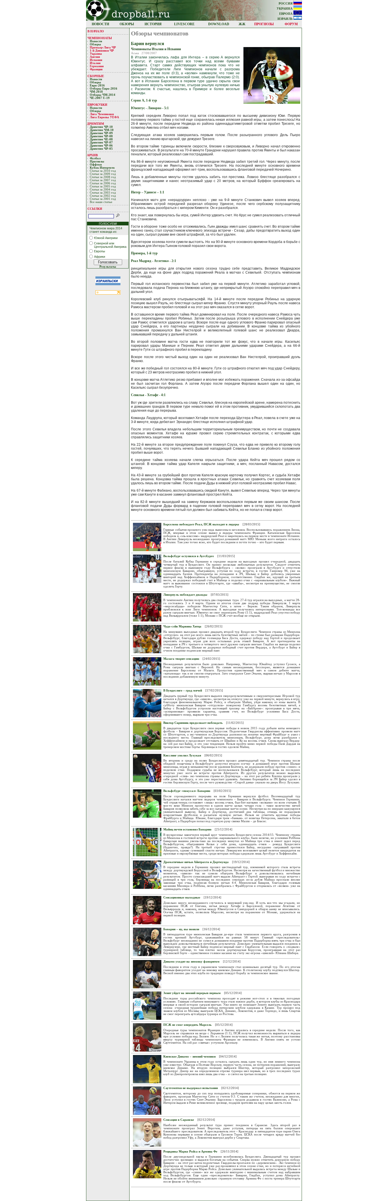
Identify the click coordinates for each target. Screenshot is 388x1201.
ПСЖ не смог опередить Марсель (187, 1024)
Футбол (95, 158)
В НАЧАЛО (95, 31)
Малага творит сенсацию (181, 658)
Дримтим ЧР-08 (101, 136)
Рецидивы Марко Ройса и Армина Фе (190, 1151)
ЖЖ (242, 24)
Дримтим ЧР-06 (101, 145)
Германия (97, 66)
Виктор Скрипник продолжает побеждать (193, 722)
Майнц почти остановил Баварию (187, 829)
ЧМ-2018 (96, 91)
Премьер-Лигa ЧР (103, 47)
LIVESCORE (184, 24)
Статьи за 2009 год (103, 174)
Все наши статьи (101, 202)
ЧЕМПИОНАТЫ (99, 38)
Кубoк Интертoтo (103, 167)
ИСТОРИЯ (153, 24)
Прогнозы (97, 161)
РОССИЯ (286, 3)
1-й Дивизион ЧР (102, 50)
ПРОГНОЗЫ (264, 24)
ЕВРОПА (286, 13)
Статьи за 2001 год (103, 198)
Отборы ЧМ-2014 (102, 94)
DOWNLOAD (218, 24)
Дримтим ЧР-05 (101, 148)
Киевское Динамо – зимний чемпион (189, 1056)
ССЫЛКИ (94, 208)
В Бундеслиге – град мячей (182, 690)
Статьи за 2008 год (103, 177)
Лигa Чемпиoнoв (102, 114)
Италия (95, 63)
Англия (95, 56)
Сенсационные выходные (181, 897)
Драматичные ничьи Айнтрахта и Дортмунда (196, 862)
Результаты (107, 266)
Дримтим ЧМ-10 (102, 130)
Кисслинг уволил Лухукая (182, 755)
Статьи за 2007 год (103, 180)
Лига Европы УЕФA (105, 117)
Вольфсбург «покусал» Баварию (186, 790)
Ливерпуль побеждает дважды (185, 594)
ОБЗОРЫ (127, 24)
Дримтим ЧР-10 (101, 126)
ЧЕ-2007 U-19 (100, 98)
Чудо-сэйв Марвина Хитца (182, 626)
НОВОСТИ (100, 24)
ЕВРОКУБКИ (97, 104)
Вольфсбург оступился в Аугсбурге (188, 556)
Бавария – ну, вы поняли (181, 929)
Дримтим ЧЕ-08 (101, 139)
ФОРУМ (291, 24)
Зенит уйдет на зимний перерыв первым (192, 993)
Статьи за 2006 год (103, 183)
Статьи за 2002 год (103, 195)
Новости (96, 41)
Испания (96, 60)
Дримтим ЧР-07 (101, 142)
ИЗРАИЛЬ (285, 18)
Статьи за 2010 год (103, 170)
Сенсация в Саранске (178, 1119)
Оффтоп (96, 164)
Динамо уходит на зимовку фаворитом (191, 961)
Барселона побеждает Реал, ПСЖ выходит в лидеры (201, 524)
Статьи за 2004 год (103, 189)
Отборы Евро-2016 (103, 88)
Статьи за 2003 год (103, 192)
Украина (96, 53)
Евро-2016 (97, 85)
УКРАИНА (285, 8)
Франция (96, 69)
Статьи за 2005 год (103, 186)
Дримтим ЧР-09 (101, 133)
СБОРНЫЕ (95, 76)
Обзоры (95, 44)
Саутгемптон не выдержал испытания (190, 1088)
